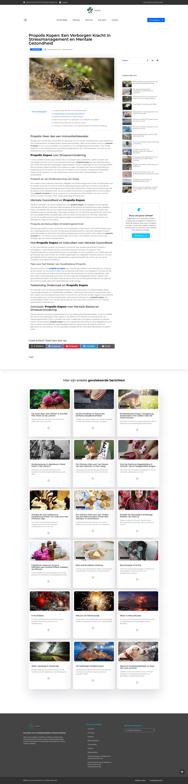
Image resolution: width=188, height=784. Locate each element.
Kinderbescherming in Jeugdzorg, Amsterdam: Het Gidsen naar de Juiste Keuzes (137, 416)
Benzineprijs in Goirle (130, 565)
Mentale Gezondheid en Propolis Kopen (68, 117)
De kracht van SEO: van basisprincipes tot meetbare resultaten (143, 151)
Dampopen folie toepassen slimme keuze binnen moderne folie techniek (145, 158)
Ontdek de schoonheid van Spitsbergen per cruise (142, 180)
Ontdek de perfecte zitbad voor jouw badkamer (146, 165)
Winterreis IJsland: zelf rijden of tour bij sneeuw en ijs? (145, 120)
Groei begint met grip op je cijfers (144, 104)
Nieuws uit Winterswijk (87, 615)
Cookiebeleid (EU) (156, 780)
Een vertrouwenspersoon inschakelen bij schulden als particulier (143, 90)
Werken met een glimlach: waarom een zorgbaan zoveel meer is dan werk (145, 188)
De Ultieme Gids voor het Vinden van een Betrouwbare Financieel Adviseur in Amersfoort (92, 517)
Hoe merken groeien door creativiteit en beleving (146, 142)
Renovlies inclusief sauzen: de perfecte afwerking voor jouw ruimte (146, 173)
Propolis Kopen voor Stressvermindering (69, 114)
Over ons (89, 20)
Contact (115, 20)
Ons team (102, 20)
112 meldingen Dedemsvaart (90, 666)
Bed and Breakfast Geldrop (89, 565)
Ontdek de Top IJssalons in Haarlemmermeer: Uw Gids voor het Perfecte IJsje (49, 517)
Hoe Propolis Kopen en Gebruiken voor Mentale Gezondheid (76, 120)
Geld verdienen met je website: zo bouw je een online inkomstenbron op (100, 764)
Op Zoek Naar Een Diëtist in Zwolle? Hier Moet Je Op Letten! (49, 415)
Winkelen (36, 49)
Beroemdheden (93, 740)
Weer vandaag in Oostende (45, 666)
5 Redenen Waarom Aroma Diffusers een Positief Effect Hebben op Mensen (49, 567)
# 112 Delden (37, 615)
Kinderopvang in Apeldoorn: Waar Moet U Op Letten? (48, 465)
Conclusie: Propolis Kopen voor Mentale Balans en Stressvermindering (80, 126)
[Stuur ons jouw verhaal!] (141, 209)
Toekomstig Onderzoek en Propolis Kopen (69, 123)
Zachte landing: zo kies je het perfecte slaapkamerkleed (90, 415)
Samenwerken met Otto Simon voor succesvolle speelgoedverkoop (145, 82)
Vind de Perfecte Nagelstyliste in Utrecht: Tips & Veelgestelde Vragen (138, 465)
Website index (140, 780)
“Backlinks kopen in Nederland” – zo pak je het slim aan (99, 757)
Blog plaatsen (92, 752)
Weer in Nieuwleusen (130, 615)
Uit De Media (62, 20)
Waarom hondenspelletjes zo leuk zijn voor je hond (137, 667)
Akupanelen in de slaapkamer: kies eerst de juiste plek (145, 112)
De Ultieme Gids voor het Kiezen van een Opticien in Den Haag (92, 465)
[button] (25, 20)
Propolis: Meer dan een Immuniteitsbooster (69, 111)
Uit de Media (92, 744)
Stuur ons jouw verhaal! (141, 215)
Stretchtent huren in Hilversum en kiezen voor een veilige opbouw (145, 97)
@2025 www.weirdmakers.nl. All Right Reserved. (40, 780)
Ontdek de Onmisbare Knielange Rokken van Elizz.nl (136, 516)
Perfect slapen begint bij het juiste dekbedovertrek (145, 135)
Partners (76, 20)
